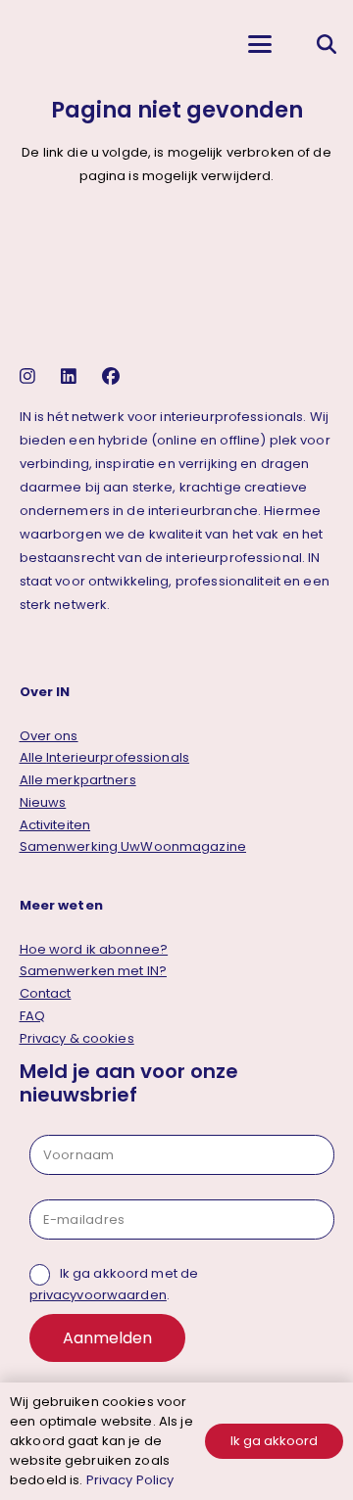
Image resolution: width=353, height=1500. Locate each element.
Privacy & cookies (77, 1038)
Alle (105, 757)
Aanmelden (107, 1338)
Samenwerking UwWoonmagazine (133, 846)
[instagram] (30, 376)
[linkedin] (71, 376)
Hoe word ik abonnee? (94, 949)
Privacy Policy (130, 1480)
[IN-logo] (30, 44)
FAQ (32, 1016)
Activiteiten (55, 825)
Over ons (49, 736)
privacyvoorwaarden (98, 1295)
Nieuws (43, 802)
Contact (46, 993)
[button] (259, 44)
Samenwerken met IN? (93, 970)
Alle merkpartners (78, 780)
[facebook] (113, 376)
